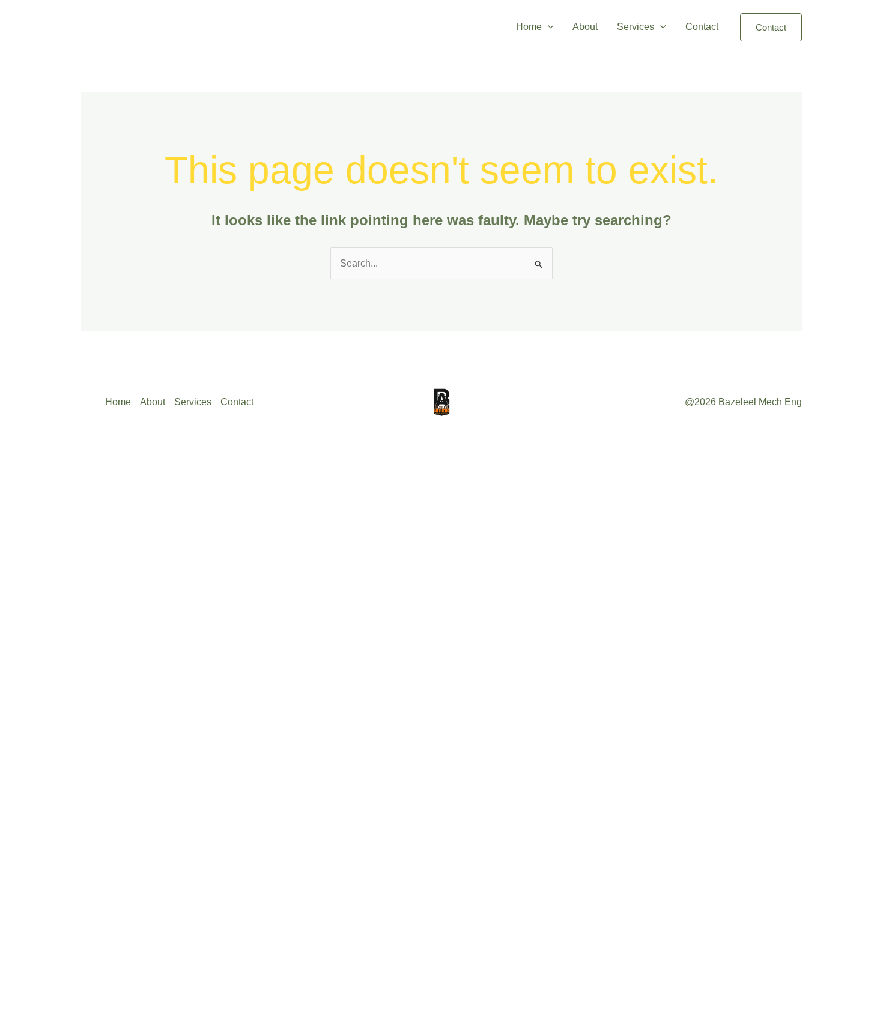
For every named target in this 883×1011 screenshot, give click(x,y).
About (585, 27)
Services (635, 27)
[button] (548, 27)
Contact (701, 27)
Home (529, 27)
